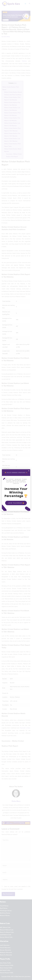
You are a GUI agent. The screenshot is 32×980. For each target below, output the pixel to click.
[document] (16, 490)
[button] (28, 470)
